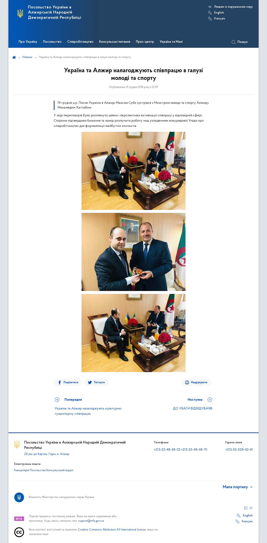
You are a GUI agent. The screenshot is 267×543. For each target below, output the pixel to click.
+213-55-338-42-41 (239, 450)
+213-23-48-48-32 (167, 450)
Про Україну (28, 42)
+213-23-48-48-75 (194, 450)
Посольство (52, 42)
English (219, 12)
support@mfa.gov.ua (91, 521)
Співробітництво (80, 42)
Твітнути (99, 382)
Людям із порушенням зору (233, 6)
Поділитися (71, 382)
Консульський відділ (59, 470)
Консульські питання (114, 42)
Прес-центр (145, 42)
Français (219, 18)
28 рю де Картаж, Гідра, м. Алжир (46, 454)
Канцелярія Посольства (30, 470)
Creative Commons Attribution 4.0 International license (112, 529)
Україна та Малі (171, 42)
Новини (27, 57)
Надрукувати (199, 382)
